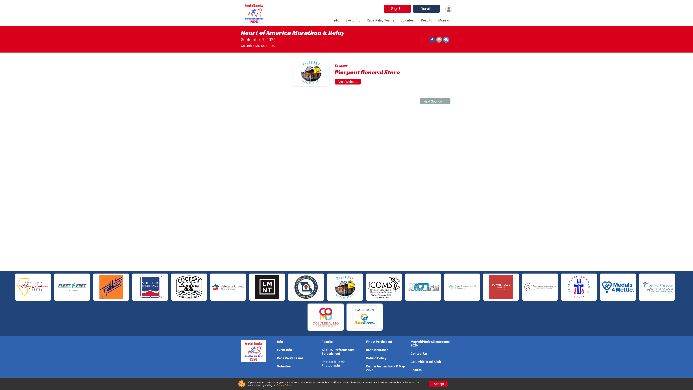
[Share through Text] (446, 40)
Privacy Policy (284, 385)
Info (336, 20)
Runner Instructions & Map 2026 (385, 368)
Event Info (353, 20)
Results (426, 20)
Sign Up (397, 8)
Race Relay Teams (380, 20)
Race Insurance (377, 350)
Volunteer (407, 20)
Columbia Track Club (426, 362)
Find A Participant (379, 342)
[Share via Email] (439, 40)
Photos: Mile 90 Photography (333, 363)
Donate (426, 8)
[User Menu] (448, 8)
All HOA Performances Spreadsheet (338, 351)
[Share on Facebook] (432, 40)
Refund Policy (376, 358)
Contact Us (419, 354)
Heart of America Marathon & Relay (292, 33)
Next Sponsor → (435, 101)
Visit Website (347, 82)
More (442, 20)
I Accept (438, 384)
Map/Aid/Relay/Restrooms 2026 (430, 343)
